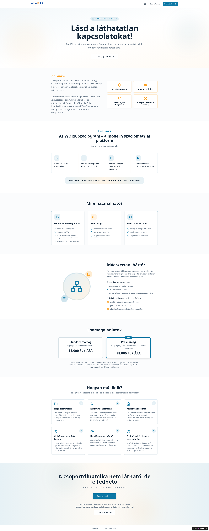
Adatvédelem (110, 528)
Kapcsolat (95, 528)
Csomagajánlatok (103, 56)
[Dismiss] (206, 528)
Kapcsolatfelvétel (105, 512)
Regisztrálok (168, 4)
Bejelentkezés (155, 4)
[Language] (145, 4)
